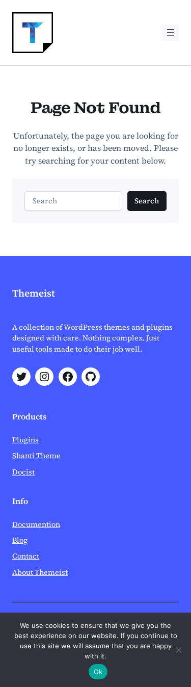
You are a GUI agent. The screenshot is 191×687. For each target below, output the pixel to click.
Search (146, 201)
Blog (20, 540)
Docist (23, 472)
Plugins (25, 440)
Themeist (33, 293)
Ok (98, 672)
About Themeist (40, 572)
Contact (25, 556)
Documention (36, 524)
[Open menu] (170, 32)
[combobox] (73, 201)
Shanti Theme (36, 456)
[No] (178, 650)
